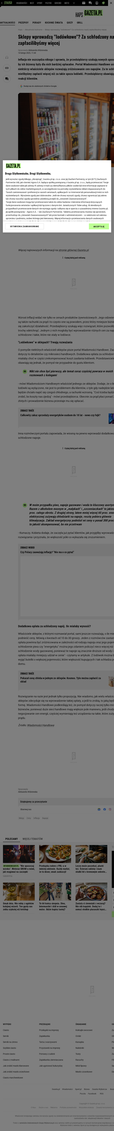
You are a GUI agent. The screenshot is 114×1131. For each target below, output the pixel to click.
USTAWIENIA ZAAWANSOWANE (24, 226)
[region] (57, 196)
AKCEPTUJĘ (98, 226)
